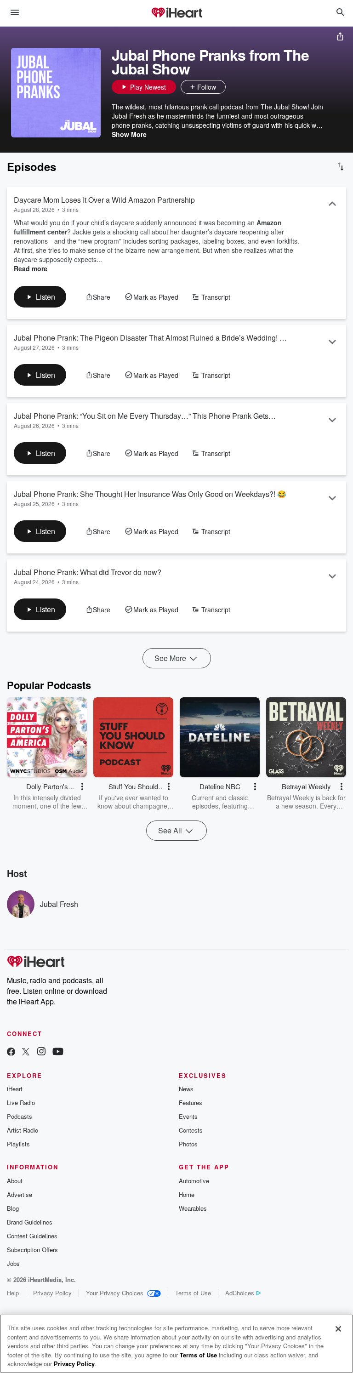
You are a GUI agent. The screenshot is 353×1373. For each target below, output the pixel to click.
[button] (234, 86)
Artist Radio (22, 1130)
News (186, 1088)
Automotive (194, 1180)
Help (13, 1292)
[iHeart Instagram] (41, 1052)
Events (188, 1116)
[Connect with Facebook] (11, 1052)
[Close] (338, 1329)
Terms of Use (193, 1292)
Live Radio (21, 1102)
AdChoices (239, 1292)
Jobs (13, 1263)
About (15, 1180)
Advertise (19, 1194)
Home (186, 1194)
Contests (191, 1130)
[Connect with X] (25, 1052)
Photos (188, 1143)
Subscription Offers (32, 1249)
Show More (129, 134)
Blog (13, 1208)
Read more (30, 268)
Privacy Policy (52, 1292)
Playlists (18, 1143)
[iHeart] (176, 13)
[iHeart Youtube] (57, 1052)
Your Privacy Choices (114, 1292)
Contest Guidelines (32, 1235)
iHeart (15, 1088)
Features (190, 1102)
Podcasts (19, 1116)
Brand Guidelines (29, 1222)
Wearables (193, 1208)
